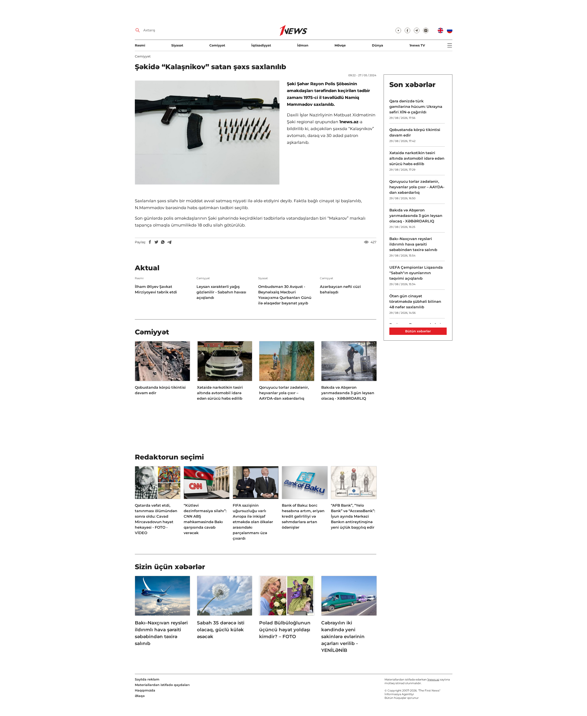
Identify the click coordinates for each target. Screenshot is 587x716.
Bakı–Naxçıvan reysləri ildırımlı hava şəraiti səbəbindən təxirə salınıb (161, 633)
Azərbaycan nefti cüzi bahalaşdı (340, 289)
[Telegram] (169, 242)
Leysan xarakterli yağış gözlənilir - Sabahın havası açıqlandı (221, 292)
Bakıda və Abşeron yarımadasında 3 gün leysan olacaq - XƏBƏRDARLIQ (347, 393)
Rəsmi (140, 45)
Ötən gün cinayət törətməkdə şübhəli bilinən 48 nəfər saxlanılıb (415, 301)
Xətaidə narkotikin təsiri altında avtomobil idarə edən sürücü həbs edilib (220, 393)
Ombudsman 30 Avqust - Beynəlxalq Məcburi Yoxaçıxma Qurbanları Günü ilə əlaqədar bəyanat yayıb (284, 294)
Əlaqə (140, 695)
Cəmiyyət (217, 45)
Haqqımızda (145, 690)
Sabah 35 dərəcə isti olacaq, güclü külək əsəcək (220, 629)
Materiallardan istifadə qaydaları (162, 684)
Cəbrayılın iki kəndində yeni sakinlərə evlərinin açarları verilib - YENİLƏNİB (343, 636)
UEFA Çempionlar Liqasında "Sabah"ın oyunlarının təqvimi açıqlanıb (416, 273)
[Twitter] (156, 242)
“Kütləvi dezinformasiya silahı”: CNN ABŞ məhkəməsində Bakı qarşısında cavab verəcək (205, 519)
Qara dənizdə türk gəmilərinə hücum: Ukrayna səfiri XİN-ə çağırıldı (415, 106)
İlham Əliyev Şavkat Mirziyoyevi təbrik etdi (156, 289)
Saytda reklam (147, 679)
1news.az (433, 679)
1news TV (417, 45)
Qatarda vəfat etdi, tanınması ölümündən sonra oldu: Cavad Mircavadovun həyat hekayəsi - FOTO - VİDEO (156, 519)
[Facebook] (150, 242)
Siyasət (177, 45)
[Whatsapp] (163, 242)
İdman (302, 45)
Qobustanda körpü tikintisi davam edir (160, 390)
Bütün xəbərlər (418, 331)
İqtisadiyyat (261, 45)
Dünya (377, 45)
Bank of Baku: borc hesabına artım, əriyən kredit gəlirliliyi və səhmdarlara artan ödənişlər (303, 516)
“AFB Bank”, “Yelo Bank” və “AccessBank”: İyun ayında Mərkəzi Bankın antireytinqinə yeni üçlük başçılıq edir (353, 516)
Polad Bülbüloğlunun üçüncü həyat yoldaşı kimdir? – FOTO (284, 629)
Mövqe (340, 45)
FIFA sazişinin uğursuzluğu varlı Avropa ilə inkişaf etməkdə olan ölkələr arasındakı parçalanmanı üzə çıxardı (253, 522)
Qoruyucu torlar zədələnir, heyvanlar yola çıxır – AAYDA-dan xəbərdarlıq (284, 393)
